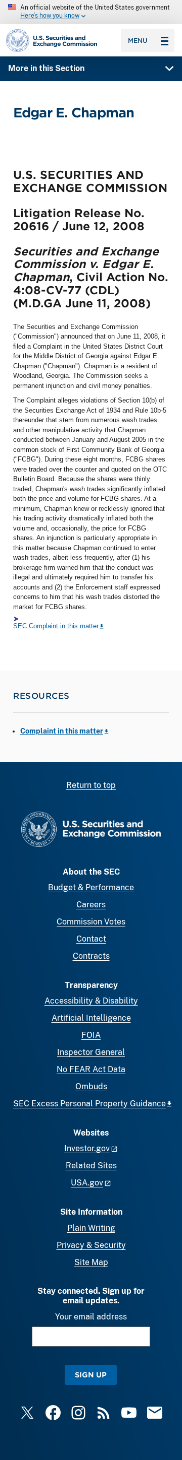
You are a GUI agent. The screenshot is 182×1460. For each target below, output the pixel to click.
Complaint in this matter (61, 731)
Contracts (91, 956)
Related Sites (91, 1165)
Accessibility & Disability (91, 1001)
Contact (91, 939)
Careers (91, 904)
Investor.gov (87, 1148)
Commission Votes (91, 921)
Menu (138, 40)
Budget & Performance (91, 887)
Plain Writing (91, 1228)
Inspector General (91, 1052)
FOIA (91, 1035)
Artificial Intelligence (91, 1018)
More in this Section (46, 68)
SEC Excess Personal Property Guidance (89, 1103)
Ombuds (91, 1086)
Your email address (91, 1316)
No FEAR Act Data (91, 1069)
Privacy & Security (91, 1245)
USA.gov (87, 1182)
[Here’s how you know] (91, 12)
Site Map (91, 1262)
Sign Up (91, 1374)
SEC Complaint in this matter (56, 626)
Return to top (91, 785)
